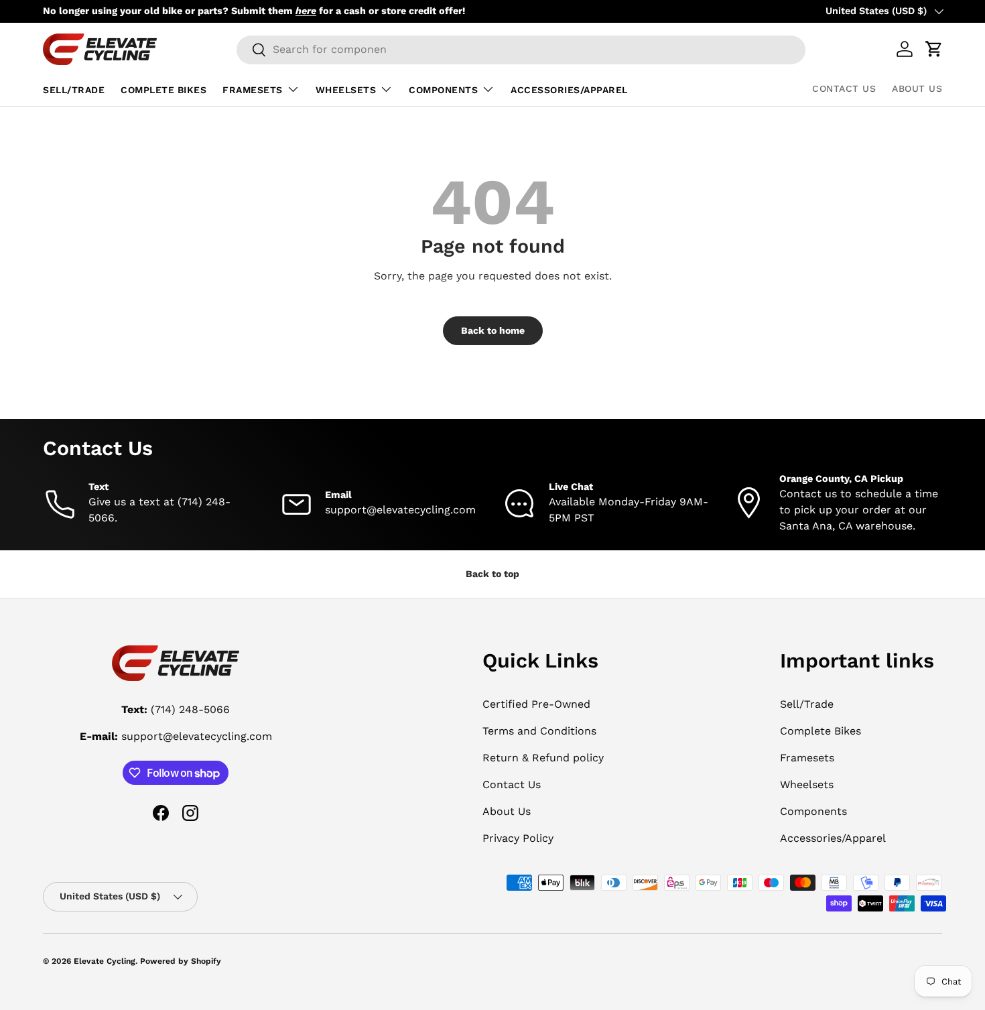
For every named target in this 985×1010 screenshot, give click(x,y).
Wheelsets (346, 89)
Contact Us (844, 88)
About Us (917, 88)
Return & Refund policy (543, 757)
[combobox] (521, 49)
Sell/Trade (74, 89)
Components (443, 89)
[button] (934, 49)
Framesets (252, 89)
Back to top (492, 573)
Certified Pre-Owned (536, 704)
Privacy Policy (517, 838)
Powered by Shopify (180, 961)
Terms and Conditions (539, 730)
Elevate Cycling (104, 961)
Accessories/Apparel (569, 89)
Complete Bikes (163, 89)
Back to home (493, 330)
